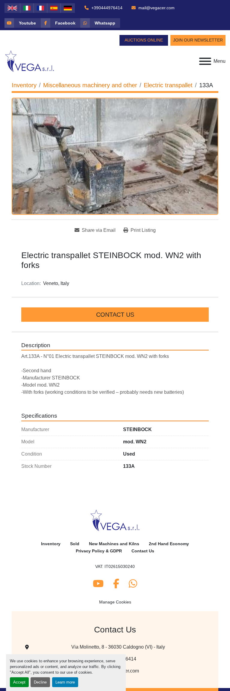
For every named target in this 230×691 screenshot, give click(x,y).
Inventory (50, 544)
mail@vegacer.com (156, 7)
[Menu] (205, 61)
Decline (40, 682)
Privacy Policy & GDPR (99, 551)
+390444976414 (106, 7)
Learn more (65, 682)
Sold (74, 544)
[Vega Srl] (115, 520)
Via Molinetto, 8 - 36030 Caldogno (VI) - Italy (118, 646)
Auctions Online (144, 40)
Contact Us (115, 314)
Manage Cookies (115, 602)
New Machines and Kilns (114, 544)
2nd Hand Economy (169, 544)
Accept (19, 682)
